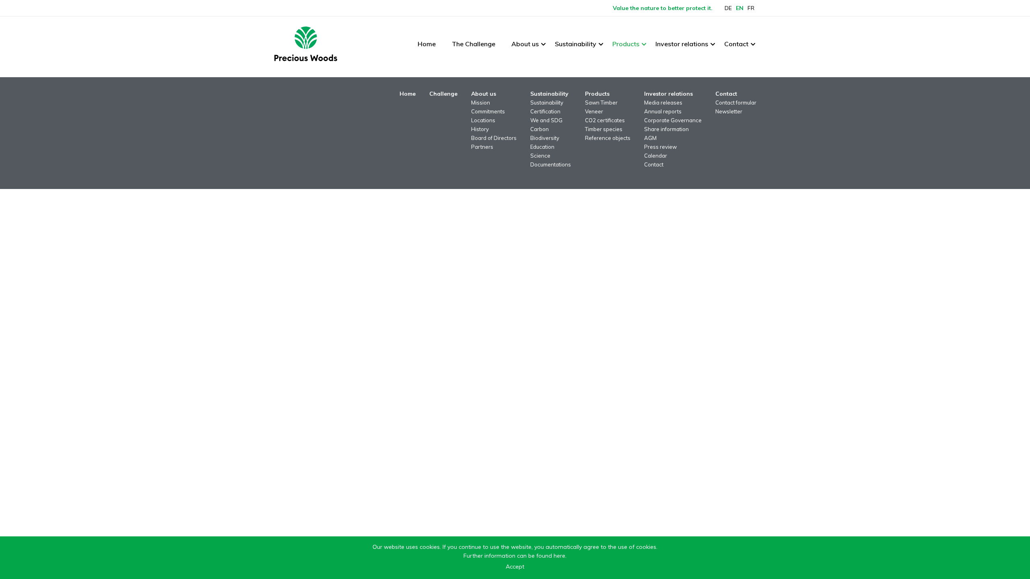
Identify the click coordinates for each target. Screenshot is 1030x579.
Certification (545, 111)
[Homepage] (306, 44)
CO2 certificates (605, 120)
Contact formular (735, 102)
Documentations (550, 164)
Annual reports (663, 111)
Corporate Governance (673, 120)
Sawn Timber (601, 102)
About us (525, 44)
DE (728, 8)
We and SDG (546, 120)
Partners (482, 147)
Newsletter (728, 111)
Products (625, 44)
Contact (736, 44)
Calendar (655, 155)
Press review (660, 147)
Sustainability (575, 44)
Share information (666, 129)
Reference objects (607, 138)
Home (427, 44)
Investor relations (681, 44)
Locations (483, 120)
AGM (650, 138)
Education (542, 147)
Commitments (488, 111)
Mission (480, 102)
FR (751, 8)
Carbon (539, 129)
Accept (515, 566)
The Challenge (473, 44)
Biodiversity (544, 138)
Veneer (594, 111)
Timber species (603, 129)
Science (540, 155)
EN (740, 8)
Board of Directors (494, 138)
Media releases (663, 102)
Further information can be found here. (515, 555)
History (480, 129)
